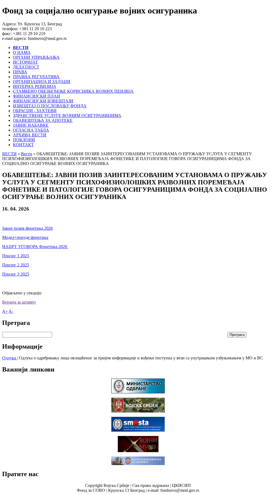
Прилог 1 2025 (15, 255)
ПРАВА (20, 72)
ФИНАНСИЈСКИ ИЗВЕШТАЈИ (43, 101)
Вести (26, 154)
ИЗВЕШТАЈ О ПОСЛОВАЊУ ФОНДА (50, 106)
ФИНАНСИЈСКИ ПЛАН (36, 96)
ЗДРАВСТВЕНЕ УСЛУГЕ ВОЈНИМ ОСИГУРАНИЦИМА (67, 115)
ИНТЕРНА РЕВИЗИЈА (34, 86)
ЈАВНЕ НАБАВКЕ (31, 125)
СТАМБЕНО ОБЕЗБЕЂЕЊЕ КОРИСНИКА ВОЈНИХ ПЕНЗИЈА (73, 91)
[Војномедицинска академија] (138, 463)
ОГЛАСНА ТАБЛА (31, 130)
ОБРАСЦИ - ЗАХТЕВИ (35, 110)
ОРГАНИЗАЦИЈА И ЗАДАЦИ (41, 81)
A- (11, 311)
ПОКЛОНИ (24, 140)
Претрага (237, 335)
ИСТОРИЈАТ (25, 62)
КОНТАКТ (23, 144)
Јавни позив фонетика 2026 (27, 228)
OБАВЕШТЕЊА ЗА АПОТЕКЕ (43, 120)
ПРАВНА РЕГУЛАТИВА (36, 76)
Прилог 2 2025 (15, 265)
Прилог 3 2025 (15, 274)
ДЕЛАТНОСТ (26, 67)
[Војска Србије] (138, 411)
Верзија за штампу (19, 302)
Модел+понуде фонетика (25, 237)
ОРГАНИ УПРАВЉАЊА (36, 57)
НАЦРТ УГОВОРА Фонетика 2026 (35, 246)
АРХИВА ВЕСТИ (29, 135)
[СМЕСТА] (138, 430)
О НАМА (22, 52)
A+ (5, 311)
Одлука (9, 358)
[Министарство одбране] (138, 392)
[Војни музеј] (138, 450)
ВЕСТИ (9, 154)
